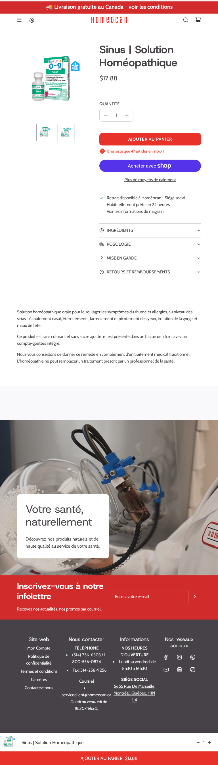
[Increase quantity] (209, 742)
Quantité (109, 103)
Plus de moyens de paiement (150, 179)
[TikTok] (192, 669)
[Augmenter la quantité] (127, 115)
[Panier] (198, 20)
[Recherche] (185, 20)
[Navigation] (19, 20)
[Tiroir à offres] (31, 20)
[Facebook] (166, 657)
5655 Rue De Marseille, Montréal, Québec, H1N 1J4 (134, 693)
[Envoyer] (194, 596)
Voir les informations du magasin (135, 211)
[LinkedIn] (179, 669)
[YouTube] (166, 669)
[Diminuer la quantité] (106, 115)
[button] (21, 81)
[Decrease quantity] (198, 742)
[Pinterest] (192, 657)
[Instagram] (179, 657)
